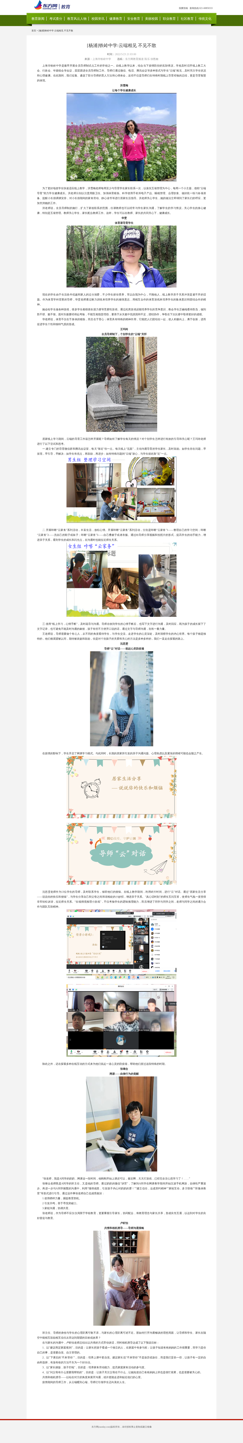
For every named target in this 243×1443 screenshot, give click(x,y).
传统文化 (205, 19)
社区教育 (187, 19)
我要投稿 (183, 8)
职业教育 (169, 19)
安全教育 (133, 19)
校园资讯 (98, 19)
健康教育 (115, 19)
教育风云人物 (77, 19)
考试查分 (55, 19)
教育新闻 (38, 19)
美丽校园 (151, 19)
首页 (34, 30)
